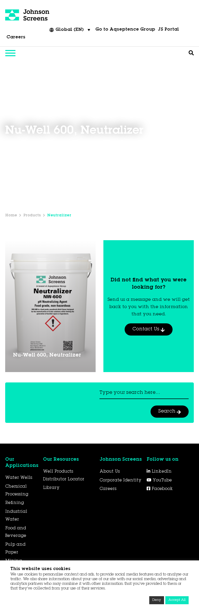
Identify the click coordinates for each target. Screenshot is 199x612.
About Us (110, 471)
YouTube (161, 480)
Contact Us (146, 329)
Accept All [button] (177, 600)
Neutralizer (59, 215)
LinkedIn (161, 471)
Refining (14, 503)
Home (11, 215)
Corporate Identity (120, 480)
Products (32, 215)
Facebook (161, 489)
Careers (15, 37)
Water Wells (18, 478)
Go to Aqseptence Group (125, 29)
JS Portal (168, 29)
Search (167, 411)
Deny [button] (156, 600)
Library (51, 488)
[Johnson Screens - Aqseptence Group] (27, 15)
